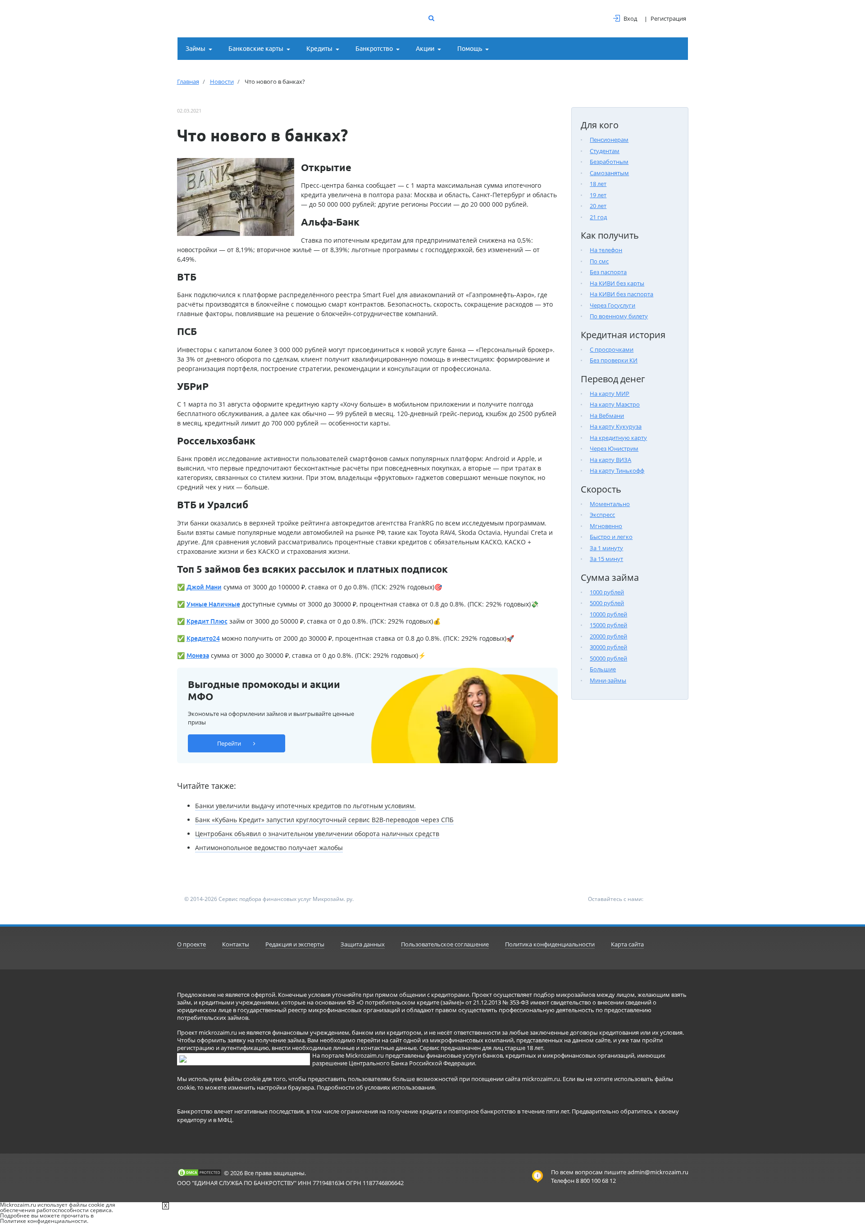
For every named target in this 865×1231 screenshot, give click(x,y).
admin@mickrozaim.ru (658, 1172)
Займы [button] (195, 48)
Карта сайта (627, 944)
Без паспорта (608, 272)
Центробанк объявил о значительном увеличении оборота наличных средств (317, 833)
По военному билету (619, 316)
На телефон (606, 250)
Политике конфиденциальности (43, 1221)
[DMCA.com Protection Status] (199, 1172)
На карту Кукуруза (616, 426)
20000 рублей (608, 636)
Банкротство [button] (374, 48)
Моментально (610, 504)
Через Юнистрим (614, 448)
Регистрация (668, 18)
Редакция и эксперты (294, 944)
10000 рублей (608, 614)
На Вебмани (607, 416)
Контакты (235, 944)
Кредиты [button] (319, 48)
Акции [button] (425, 48)
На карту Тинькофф (617, 470)
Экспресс (602, 515)
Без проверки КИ (613, 360)
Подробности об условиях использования (376, 1087)
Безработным (609, 162)
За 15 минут (606, 559)
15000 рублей (608, 625)
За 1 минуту (606, 548)
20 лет (598, 206)
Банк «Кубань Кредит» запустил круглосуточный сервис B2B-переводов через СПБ (324, 819)
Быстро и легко (611, 537)
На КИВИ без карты (617, 283)
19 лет (598, 195)
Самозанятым (609, 173)
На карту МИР (609, 393)
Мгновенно (606, 526)
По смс (599, 261)
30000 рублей (608, 647)
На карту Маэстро (615, 404)
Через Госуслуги (612, 305)
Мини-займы (608, 680)
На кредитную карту (618, 438)
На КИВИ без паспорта (621, 294)
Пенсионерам (609, 140)
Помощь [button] (469, 48)
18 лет (598, 184)
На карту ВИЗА (610, 460)
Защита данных (363, 944)
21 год (598, 217)
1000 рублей (607, 592)
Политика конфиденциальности (550, 944)
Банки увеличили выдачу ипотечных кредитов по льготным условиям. (305, 805)
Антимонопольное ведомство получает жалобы (269, 847)
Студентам (604, 151)
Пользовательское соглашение (445, 944)
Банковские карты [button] (255, 48)
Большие (603, 669)
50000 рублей (608, 658)
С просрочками (611, 349)
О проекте (191, 944)
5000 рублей (607, 603)
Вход (630, 18)
